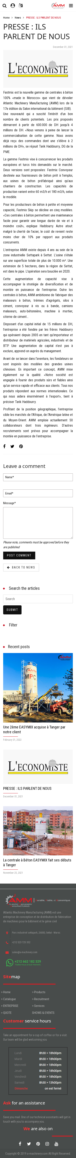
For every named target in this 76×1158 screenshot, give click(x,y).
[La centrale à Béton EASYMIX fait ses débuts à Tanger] (38, 831)
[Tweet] (12, 446)
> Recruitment (40, 999)
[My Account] (13, 6)
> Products (38, 992)
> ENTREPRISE (9, 1006)
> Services (38, 1006)
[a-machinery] (57, 5)
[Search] (5, 5)
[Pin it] (21, 446)
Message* (9, 503)
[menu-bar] (70, 6)
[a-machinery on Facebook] (20, 1144)
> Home (6, 992)
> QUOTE (6, 1013)
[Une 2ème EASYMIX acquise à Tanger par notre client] (38, 688)
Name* (9, 477)
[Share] (4, 446)
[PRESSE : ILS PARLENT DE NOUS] (38, 767)
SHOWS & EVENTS (43, 1013)
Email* (9, 493)
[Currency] (20, 6)
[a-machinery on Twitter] (29, 1144)
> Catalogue (8, 999)
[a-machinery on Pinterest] (38, 1144)
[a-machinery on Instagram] (47, 1144)
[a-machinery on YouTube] (56, 1144)
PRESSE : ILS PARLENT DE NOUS (27, 788)
